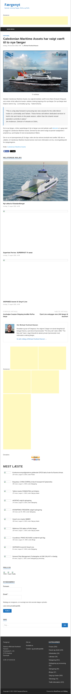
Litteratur (52, 656)
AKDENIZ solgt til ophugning (21, 500)
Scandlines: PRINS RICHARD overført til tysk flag (28, 538)
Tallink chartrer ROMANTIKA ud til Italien (25, 491)
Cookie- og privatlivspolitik (34, 649)
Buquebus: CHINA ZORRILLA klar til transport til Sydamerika (32, 482)
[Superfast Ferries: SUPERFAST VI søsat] (35, 231)
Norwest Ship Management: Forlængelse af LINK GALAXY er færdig (34, 556)
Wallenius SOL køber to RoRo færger (24, 528)
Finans (33, 474)
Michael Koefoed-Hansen (31, 45)
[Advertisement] (36, 20)
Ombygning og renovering (37, 558)
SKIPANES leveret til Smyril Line (15, 302)
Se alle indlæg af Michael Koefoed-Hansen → (32, 339)
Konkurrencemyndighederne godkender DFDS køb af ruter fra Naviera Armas (37, 472)
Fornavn (6, 586)
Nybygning (6, 35)
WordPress (57, 691)
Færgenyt (12, 4)
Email (5, 594)
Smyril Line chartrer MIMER (21, 519)
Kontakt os (29, 645)
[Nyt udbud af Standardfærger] (35, 182)
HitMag (65, 691)
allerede (55, 128)
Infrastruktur (52, 653)
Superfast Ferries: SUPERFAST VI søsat (17, 253)
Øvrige (33, 540)
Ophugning (34, 502)
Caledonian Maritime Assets (16, 147)
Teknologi (52, 679)
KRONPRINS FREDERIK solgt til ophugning (27, 510)
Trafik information (54, 682)
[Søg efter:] (35, 625)
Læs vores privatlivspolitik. (11, 606)
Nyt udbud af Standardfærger (14, 204)
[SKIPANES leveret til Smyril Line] (35, 280)
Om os (28, 642)
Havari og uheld (54, 650)
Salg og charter (35, 493)
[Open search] (66, 29)
